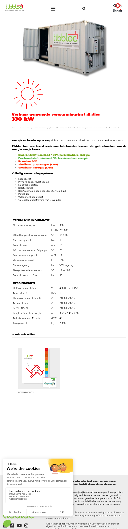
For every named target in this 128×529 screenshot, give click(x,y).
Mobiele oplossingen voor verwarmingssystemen (37, 128)
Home (14, 128)
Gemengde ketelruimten (67, 128)
